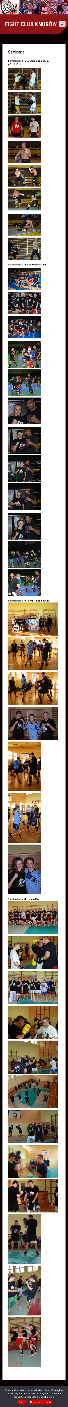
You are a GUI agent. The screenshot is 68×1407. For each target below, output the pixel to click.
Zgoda (22, 1402)
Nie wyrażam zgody (40, 1402)
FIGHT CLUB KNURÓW (31, 24)
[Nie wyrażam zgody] (64, 1396)
